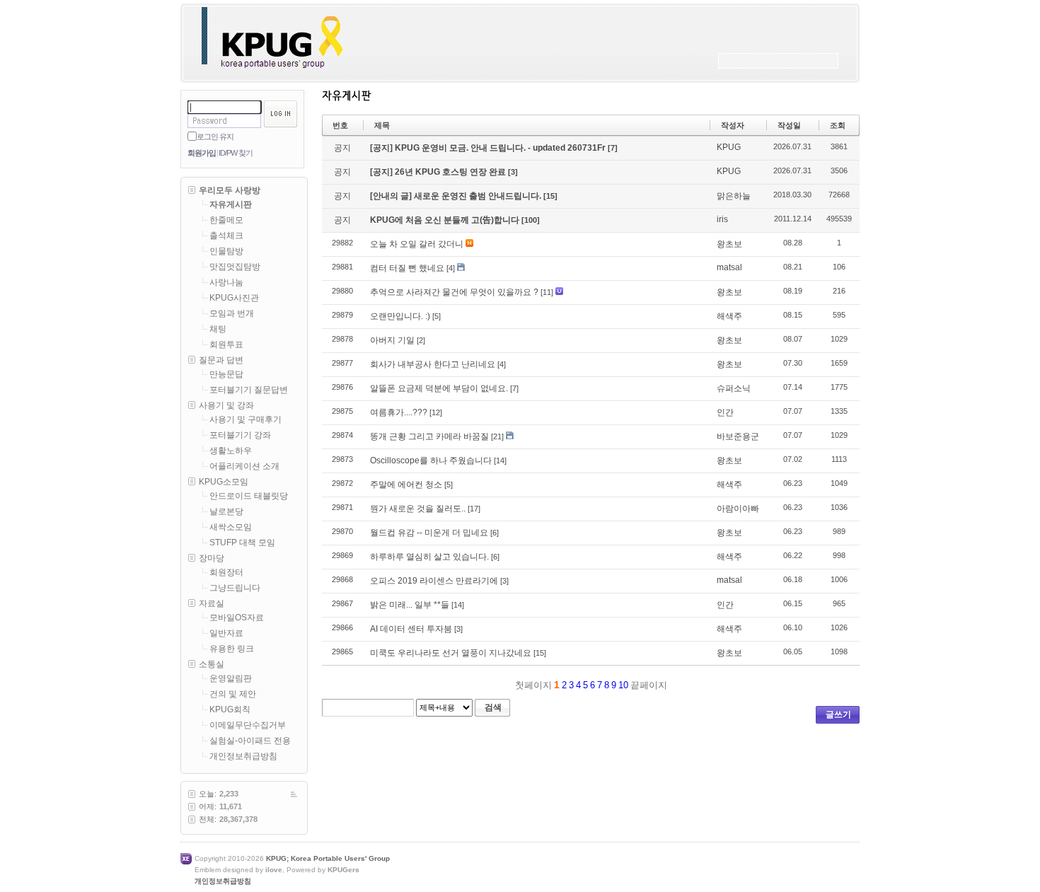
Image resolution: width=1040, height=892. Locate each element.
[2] (421, 340)
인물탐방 (226, 251)
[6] (494, 532)
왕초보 (729, 244)
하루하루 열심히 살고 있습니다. (429, 557)
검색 (493, 707)
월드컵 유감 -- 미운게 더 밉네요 (429, 533)
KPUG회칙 (229, 709)
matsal (729, 267)
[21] (497, 436)
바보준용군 (738, 436)
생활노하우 (230, 451)
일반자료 (226, 633)
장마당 (211, 558)
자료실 (211, 603)
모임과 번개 (231, 313)
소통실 (211, 664)
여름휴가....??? (398, 412)
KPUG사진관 (234, 298)
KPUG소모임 (223, 482)
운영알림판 (230, 678)
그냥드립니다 (234, 588)
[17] (474, 508)
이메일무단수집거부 (247, 725)
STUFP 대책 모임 (242, 543)
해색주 (729, 316)
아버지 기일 (392, 340)
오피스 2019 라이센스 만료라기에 (434, 581)
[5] (436, 316)
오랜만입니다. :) (400, 316)
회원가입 (201, 153)
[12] (435, 412)
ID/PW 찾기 (236, 153)
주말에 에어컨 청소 (406, 485)
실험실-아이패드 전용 (250, 741)
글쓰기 (838, 714)
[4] (450, 268)
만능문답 (226, 374)
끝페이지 (650, 685)
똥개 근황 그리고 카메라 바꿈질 (429, 436)
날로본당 (226, 511)
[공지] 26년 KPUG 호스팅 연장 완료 (439, 172)
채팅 (217, 329)
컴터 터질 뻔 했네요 (407, 268)
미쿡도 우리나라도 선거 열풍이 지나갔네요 (450, 653)
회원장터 (226, 572)
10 (623, 685)
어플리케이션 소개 (244, 466)
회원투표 (226, 344)
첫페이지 (532, 685)
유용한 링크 (231, 649)
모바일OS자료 (236, 617)
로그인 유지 (215, 136)
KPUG (729, 147)
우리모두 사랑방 (229, 190)
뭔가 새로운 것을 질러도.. (418, 509)
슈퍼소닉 (734, 388)
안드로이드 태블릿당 (248, 496)
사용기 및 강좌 (226, 405)
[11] (547, 292)
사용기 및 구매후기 (245, 419)
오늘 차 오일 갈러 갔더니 (416, 244)
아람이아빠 (738, 509)
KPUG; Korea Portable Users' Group (328, 858)
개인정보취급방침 (243, 756)
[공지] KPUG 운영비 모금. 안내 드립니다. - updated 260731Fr (489, 148)
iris (722, 219)
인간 (725, 412)
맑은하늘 (734, 196)
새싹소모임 (230, 527)
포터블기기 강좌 (240, 435)
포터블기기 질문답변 (248, 390)
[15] (550, 196)
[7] (613, 148)
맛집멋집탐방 (234, 267)
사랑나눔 (226, 282)
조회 (837, 125)
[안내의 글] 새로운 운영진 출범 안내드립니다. (456, 196)
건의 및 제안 (232, 694)
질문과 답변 (221, 360)
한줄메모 (226, 220)
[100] (530, 220)
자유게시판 (230, 204)
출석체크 (226, 236)
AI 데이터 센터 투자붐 (411, 629)
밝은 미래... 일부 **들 (409, 605)
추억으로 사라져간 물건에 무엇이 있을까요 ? (454, 292)
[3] (513, 172)
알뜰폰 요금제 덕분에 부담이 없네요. (439, 388)
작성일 (789, 125)
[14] (500, 460)
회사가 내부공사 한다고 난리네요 (432, 364)
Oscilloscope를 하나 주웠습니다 (431, 460)
